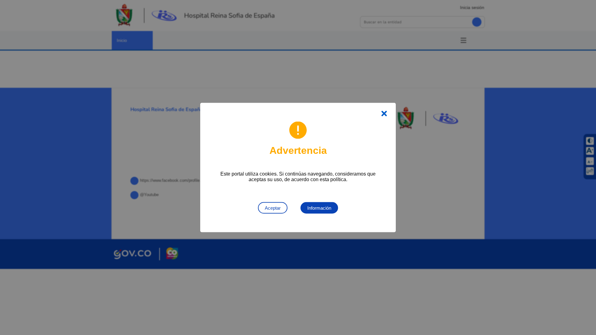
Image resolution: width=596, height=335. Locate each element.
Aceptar (273, 208)
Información (319, 208)
